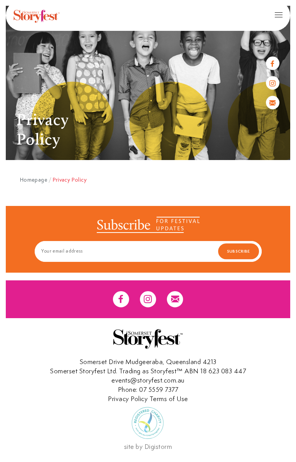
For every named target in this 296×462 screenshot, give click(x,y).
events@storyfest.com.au (148, 380)
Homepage (33, 179)
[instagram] (272, 83)
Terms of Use (169, 399)
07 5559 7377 (158, 389)
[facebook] (272, 63)
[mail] (272, 103)
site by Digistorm (148, 446)
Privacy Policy (128, 399)
